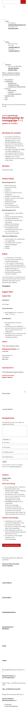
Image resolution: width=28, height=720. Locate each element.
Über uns (7, 88)
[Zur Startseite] (14, 75)
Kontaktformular (13, 28)
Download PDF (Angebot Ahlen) (11, 545)
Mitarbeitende (12, 90)
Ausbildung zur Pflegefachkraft (16, 87)
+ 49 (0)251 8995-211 (14, 51)
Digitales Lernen (9, 96)
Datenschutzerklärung (15, 466)
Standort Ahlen (12, 70)
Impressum (8, 704)
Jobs (6, 97)
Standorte (11, 92)
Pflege (16, 115)
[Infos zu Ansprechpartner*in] (14, 372)
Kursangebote (9, 79)
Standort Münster (13, 68)
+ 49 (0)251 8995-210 (14, 47)
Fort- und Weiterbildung (10, 115)
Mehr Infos (5, 359)
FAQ (6, 99)
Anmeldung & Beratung (14, 94)
